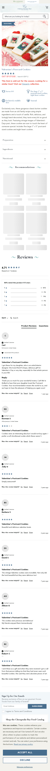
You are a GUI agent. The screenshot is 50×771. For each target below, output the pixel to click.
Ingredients (8, 149)
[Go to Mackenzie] (18, 2)
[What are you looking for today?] (44, 16)
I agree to (18, 711)
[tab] (29, 326)
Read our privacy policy (23, 744)
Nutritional (8, 158)
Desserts (26, 84)
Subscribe (37, 706)
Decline (25, 760)
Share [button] (31, 393)
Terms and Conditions (23, 711)
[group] (25, 268)
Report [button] (26, 393)
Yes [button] (22, 393)
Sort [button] (4, 318)
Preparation (8, 140)
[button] (3, 7)
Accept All (25, 752)
